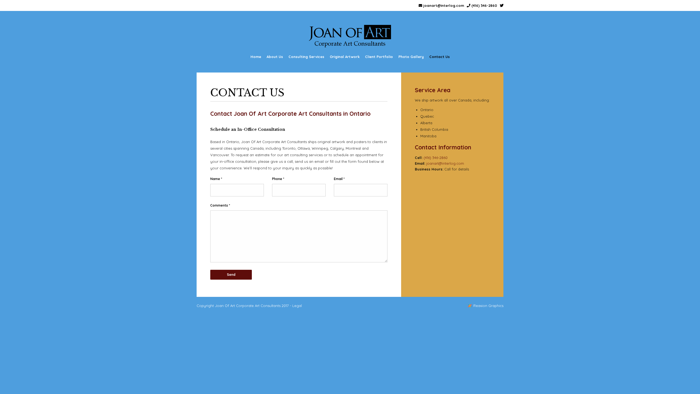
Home (255, 56)
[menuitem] (255, 56)
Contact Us (439, 56)
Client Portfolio (379, 56)
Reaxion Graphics (488, 305)
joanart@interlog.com (443, 5)
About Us (275, 56)
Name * (216, 179)
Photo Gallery (411, 56)
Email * (339, 179)
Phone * (278, 179)
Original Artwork (345, 56)
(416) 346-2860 (483, 5)
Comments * (220, 205)
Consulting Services (306, 56)
